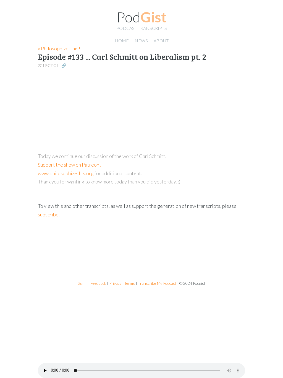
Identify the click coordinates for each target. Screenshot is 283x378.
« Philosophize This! (59, 48)
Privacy (115, 283)
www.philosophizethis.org (66, 173)
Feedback (98, 283)
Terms (129, 283)
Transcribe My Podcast (157, 283)
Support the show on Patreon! (69, 165)
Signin (83, 283)
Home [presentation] (122, 40)
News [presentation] (141, 40)
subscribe (48, 214)
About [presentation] (161, 40)
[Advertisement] (141, 110)
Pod (142, 16)
